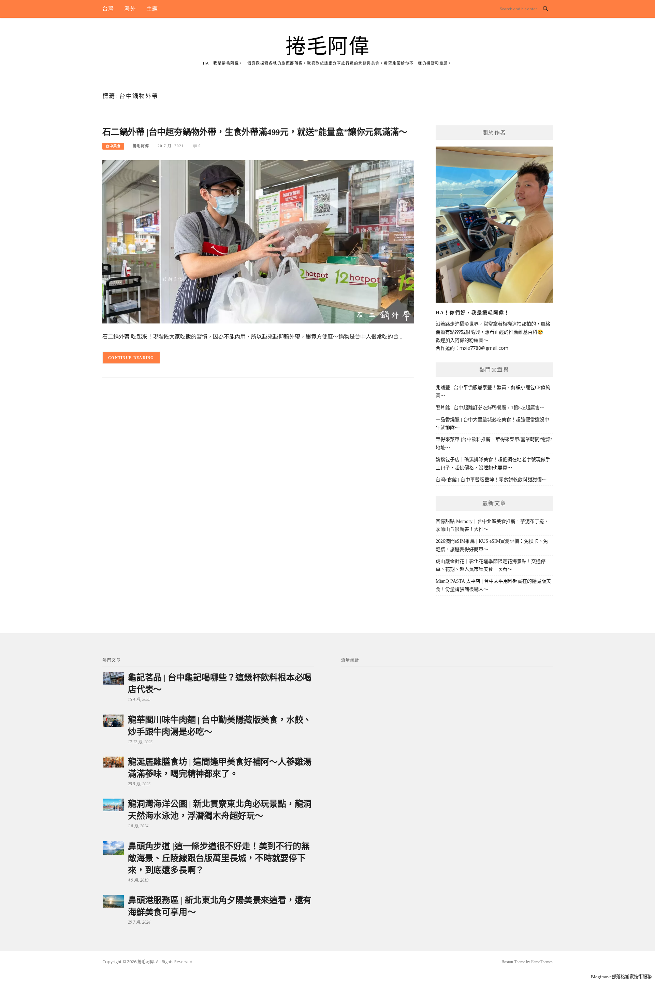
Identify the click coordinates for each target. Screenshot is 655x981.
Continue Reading (131, 358)
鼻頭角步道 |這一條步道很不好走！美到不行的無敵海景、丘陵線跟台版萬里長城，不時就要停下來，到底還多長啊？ (218, 858)
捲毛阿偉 (327, 46)
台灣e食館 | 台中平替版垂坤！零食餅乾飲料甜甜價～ (491, 479)
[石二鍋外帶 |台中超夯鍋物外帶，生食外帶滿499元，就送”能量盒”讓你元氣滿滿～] (258, 241)
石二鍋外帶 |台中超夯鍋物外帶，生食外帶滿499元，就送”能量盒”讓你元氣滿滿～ (254, 132)
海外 (130, 9)
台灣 (108, 9)
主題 (152, 9)
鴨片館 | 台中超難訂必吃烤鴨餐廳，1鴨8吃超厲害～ (490, 407)
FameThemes (542, 961)
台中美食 (113, 146)
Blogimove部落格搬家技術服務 (621, 976)
